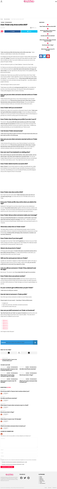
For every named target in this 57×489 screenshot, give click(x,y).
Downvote (29, 353)
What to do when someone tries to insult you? (28, 381)
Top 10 (46, 487)
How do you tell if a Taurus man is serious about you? (9, 369)
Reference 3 (5, 323)
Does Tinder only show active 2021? (48, 26)
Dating (8, 367)
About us (49, 487)
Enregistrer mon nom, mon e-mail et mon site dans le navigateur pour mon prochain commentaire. (18, 459)
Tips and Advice (14, 367)
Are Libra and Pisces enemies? (28, 369)
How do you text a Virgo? (26, 375)
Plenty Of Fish (42, 481)
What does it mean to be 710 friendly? (8, 381)
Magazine (41, 478)
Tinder (41, 482)
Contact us (54, 487)
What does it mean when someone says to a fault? (7, 375)
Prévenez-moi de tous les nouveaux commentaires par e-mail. (14, 462)
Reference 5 (5, 327)
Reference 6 (5, 328)
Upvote (9, 353)
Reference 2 (5, 322)
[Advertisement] (28, 11)
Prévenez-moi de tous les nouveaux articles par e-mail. (13, 464)
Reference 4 (5, 325)
